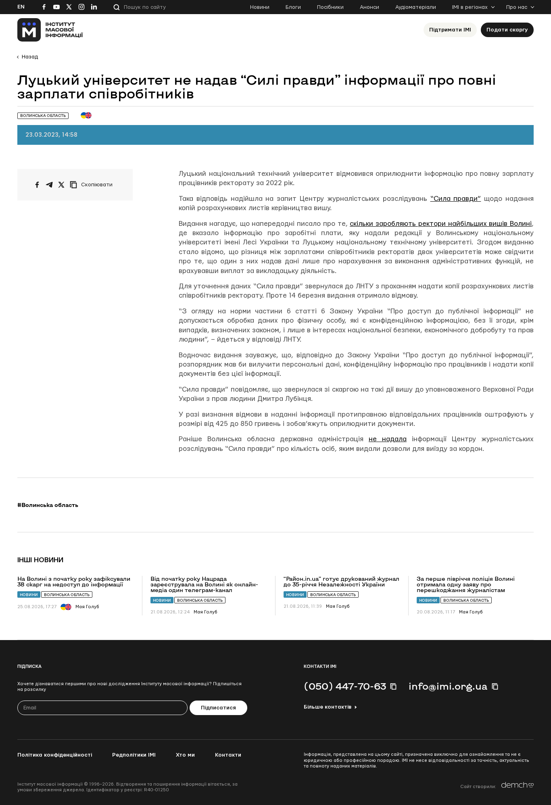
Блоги (293, 7)
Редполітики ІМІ (134, 755)
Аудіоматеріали (415, 7)
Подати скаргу (507, 30)
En (21, 7)
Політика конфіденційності (54, 755)
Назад (30, 57)
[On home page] (50, 30)
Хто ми (185, 755)
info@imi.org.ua (448, 686)
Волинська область (67, 594)
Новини (259, 7)
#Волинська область (47, 505)
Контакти (228, 755)
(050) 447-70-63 (345, 686)
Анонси (369, 7)
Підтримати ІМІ (450, 30)
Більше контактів (327, 707)
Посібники (330, 7)
